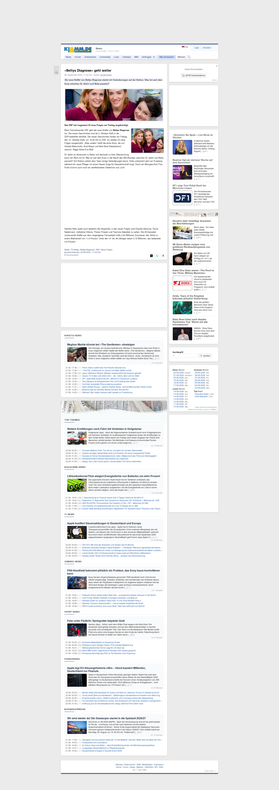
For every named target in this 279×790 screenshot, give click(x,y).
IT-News (69, 514)
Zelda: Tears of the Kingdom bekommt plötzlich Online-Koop (190, 297)
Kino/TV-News (73, 335)
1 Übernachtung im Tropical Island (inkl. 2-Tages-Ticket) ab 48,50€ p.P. (113, 497)
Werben (181, 57)
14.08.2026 (179, 396)
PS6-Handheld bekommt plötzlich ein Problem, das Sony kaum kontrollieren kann (113, 572)
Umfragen (148, 57)
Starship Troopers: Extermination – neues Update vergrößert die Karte (112, 603)
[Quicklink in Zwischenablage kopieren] (56, 68)
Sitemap (119, 764)
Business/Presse (75, 709)
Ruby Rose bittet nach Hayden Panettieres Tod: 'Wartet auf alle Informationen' (190, 322)
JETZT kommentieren (195, 75)
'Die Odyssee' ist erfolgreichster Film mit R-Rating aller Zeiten (109, 381)
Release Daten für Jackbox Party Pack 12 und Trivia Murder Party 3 (111, 600)
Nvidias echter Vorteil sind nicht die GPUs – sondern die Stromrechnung (113, 555)
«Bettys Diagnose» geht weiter (87, 70)
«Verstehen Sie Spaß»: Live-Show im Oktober (193, 136)
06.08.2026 (200, 380)
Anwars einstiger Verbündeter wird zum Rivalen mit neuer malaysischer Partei (116, 453)
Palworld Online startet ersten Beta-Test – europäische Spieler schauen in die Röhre (119, 595)
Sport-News (72, 611)
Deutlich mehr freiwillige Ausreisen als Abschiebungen (192, 222)
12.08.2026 (179, 401)
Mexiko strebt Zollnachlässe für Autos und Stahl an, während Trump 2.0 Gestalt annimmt (120, 692)
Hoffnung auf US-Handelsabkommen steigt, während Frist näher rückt (112, 703)
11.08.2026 (179, 404)
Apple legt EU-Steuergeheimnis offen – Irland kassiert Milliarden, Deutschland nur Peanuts (106, 669)
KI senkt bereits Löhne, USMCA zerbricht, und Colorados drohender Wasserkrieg (117, 698)
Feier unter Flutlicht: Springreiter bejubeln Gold (96, 621)
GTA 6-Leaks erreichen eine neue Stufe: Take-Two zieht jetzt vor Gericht (113, 606)
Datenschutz (129, 764)
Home (118, 767)
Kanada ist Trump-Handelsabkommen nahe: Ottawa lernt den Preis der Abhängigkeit (119, 455)
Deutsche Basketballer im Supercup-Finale (101, 642)
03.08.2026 (200, 387)
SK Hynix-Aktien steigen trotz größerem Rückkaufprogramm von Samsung (191, 247)
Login (197, 47)
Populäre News (202, 393)
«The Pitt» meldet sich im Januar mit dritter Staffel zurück (107, 370)
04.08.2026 (200, 385)
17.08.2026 (179, 385)
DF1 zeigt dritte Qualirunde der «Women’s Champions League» (110, 378)
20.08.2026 (179, 377)
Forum (78, 57)
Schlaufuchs (90, 57)
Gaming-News (73, 561)
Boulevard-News (75, 467)
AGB (139, 764)
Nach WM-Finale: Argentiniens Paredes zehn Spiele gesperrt (109, 650)
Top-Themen (72, 420)
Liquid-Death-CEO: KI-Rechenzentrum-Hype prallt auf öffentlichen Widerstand (116, 553)
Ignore (206, 409)
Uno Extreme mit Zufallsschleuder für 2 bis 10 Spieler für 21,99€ (110, 505)
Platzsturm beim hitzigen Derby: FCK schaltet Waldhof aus (107, 645)
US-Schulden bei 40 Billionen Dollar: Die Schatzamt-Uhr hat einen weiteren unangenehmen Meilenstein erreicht (131, 700)
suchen (206, 355)
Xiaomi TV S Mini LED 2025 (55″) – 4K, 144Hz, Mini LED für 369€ (110, 375)
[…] (154, 358)
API (156, 767)
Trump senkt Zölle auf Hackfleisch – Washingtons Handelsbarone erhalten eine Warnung (121, 695)
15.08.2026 (179, 393)
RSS (161, 767)
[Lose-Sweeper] (189, 58)
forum (214, 80)
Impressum (159, 764)
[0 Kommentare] (71, 254)
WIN (136, 57)
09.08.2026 (200, 372)
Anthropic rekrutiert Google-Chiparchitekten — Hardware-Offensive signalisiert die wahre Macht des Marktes (129, 547)
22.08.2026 (179, 372)
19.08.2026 (179, 380)
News (68, 57)
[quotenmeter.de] (71, 252)
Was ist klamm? (166, 57)
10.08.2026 (179, 406)
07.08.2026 (200, 377)
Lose (116, 57)
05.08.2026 (200, 382)
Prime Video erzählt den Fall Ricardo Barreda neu (104, 367)
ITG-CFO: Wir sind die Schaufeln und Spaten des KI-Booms (108, 544)
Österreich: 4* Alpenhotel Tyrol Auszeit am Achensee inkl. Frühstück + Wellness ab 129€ (120, 500)
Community (105, 57)
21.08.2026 (179, 375)
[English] (186, 46)
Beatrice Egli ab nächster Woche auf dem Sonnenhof (105, 389)
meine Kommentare (195, 409)
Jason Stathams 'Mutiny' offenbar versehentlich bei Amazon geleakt (111, 373)
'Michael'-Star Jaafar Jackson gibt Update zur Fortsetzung (107, 392)
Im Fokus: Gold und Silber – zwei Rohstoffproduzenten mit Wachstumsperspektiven (118, 745)
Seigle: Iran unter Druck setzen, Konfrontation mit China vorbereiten (111, 461)
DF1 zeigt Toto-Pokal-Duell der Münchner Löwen (189, 187)
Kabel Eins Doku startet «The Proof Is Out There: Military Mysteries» (193, 271)
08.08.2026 (200, 375)
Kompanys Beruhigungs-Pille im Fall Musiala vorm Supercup (108, 653)
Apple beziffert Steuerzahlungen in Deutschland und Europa (104, 523)
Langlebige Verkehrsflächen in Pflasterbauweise (103, 748)
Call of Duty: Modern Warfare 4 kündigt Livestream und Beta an (109, 597)
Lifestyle (126, 57)
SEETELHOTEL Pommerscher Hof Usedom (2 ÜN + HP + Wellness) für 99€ (115, 503)
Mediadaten (147, 764)
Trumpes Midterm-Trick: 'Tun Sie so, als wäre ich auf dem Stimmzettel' (112, 450)
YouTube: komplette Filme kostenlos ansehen (102, 384)
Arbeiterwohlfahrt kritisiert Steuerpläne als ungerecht (105, 458)
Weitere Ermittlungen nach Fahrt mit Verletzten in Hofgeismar (104, 429)
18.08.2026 (179, 382)
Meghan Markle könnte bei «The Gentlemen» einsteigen (101, 344)
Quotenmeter (106, 74)
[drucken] (56, 72)
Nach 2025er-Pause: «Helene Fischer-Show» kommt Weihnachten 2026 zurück (117, 386)
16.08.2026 (179, 391)
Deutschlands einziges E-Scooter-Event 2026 (102, 750)
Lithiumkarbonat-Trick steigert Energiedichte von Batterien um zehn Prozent (113, 476)
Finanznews (72, 659)
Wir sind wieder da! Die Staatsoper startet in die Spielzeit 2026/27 (106, 718)
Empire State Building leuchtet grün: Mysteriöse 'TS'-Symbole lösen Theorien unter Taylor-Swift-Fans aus (128, 508)
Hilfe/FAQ (149, 767)
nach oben (209, 770)
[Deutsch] (183, 46)
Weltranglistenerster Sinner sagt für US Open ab (103, 647)
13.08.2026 (179, 399)
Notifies (214, 409)
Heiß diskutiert (201, 396)
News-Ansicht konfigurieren (206, 407)
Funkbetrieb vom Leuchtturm (94, 742)
